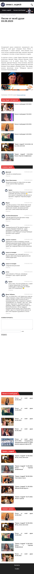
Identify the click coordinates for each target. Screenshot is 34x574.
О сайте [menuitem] (17, 568)
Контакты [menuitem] (17, 565)
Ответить (8, 176)
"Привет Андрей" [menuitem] (6, 10)
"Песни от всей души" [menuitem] (19, 10)
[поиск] (32, 4)
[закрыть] (29, 4)
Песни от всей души (21, 94)
